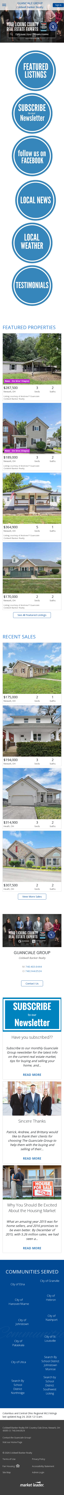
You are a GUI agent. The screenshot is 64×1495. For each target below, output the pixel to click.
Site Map (7, 1472)
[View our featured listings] (35, 70)
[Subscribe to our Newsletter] (32, 113)
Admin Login (38, 1472)
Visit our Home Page (13, 1442)
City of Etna (18, 1284)
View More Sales (32, 896)
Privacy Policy (38, 1459)
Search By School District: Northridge (18, 1387)
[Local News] (35, 200)
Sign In (58, 5)
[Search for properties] (11, 34)
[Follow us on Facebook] (32, 155)
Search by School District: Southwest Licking (49, 1385)
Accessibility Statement (43, 1466)
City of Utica (18, 1362)
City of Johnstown (22, 1322)
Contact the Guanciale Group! (17, 1437)
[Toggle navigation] (4, 5)
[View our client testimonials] (32, 285)
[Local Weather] (32, 242)
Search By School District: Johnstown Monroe (50, 1363)
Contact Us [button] (32, 983)
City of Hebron (51, 1298)
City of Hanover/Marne (19, 1302)
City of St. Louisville (50, 1339)
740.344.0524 (33, 971)
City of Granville (49, 1281)
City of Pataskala (18, 1343)
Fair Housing (9, 1466)
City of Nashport (52, 1318)
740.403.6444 (33, 966)
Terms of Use (9, 1459)
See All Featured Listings (32, 615)
